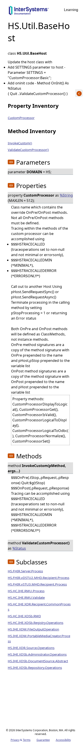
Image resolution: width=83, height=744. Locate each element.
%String (66, 195)
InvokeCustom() (20, 143)
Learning (71, 10)
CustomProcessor (21, 117)
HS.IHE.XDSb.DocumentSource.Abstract (38, 661)
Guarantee (43, 740)
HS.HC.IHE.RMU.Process (26, 591)
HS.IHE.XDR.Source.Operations (31, 647)
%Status (19, 548)
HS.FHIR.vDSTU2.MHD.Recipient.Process (38, 577)
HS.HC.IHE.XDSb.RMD (24, 616)
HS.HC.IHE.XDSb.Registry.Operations (35, 622)
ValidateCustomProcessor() (28, 149)
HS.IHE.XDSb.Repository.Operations (35, 667)
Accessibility (63, 740)
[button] (11, 162)
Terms (27, 740)
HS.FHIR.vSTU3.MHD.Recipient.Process (37, 584)
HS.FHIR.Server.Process (25, 571)
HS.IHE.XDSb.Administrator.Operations (37, 654)
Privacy (15, 740)
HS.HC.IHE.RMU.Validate (26, 597)
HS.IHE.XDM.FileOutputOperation (33, 629)
